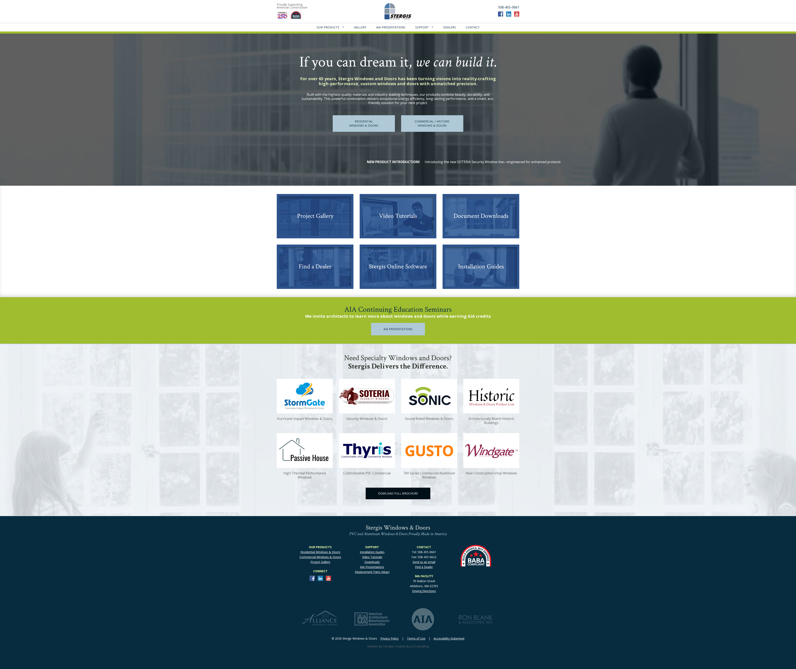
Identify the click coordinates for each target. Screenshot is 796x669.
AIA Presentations (372, 567)
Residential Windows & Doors (320, 552)
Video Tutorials (372, 557)
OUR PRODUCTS (328, 27)
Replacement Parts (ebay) (372, 572)
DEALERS (449, 27)
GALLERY (360, 27)
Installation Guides (372, 552)
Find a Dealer (424, 567)
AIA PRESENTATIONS (390, 27)
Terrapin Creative (394, 646)
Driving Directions (424, 591)
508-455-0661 (508, 7)
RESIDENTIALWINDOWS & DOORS (363, 123)
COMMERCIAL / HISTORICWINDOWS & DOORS (432, 123)
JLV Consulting (419, 646)
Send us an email (424, 562)
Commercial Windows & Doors (320, 557)
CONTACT (473, 27)
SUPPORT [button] (422, 27)
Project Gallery (320, 562)
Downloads (372, 562)
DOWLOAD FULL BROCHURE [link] (398, 493)
